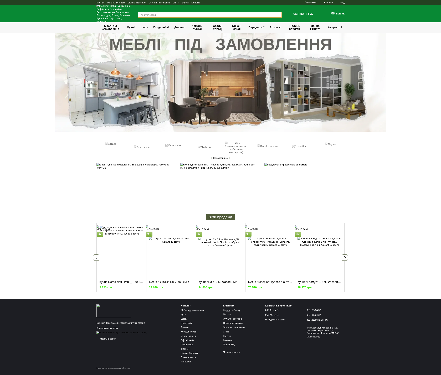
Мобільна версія (108, 339)
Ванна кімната (315, 27)
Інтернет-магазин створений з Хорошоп (113, 368)
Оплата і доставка (116, 3)
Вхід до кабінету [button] (231, 310)
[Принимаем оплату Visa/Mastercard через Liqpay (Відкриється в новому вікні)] (121, 332)
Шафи (144, 27)
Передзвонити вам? (275, 320)
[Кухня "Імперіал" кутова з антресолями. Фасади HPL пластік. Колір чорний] (270, 252)
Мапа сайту (229, 344)
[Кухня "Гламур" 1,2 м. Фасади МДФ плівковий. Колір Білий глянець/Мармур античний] (320, 252)
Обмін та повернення (159, 3)
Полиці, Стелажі (294, 27)
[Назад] (96, 257)
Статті (176, 3)
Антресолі (335, 27)
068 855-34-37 (303, 13)
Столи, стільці (217, 27)
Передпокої (256, 27)
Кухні (131, 27)
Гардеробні (161, 27)
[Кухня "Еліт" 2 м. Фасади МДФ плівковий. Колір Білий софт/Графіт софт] (220, 252)
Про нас (100, 3)
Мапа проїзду (313, 337)
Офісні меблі (236, 27)
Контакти (195, 3)
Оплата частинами (137, 3)
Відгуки (185, 3)
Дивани (179, 27)
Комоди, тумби (197, 27)
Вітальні (275, 27)
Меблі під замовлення (110, 27)
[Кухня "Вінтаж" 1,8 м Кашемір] (171, 252)
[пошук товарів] (279, 15)
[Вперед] (345, 257)
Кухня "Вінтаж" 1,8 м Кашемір (169, 282)
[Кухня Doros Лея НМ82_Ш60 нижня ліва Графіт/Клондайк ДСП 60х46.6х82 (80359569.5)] (121, 252)
